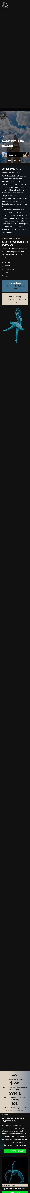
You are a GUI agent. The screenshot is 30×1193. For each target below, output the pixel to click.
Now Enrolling (15, 297)
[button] (27, 59)
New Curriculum (15, 283)
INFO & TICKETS (7, 145)
